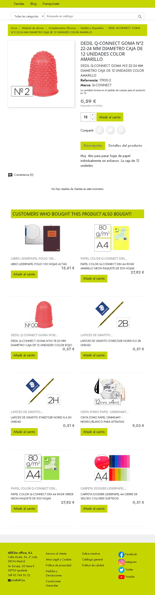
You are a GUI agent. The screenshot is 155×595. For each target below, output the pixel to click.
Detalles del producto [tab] (125, 145)
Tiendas (19, 3)
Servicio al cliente (56, 554)
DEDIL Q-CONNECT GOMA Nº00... (34, 335)
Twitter (129, 570)
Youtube (129, 577)
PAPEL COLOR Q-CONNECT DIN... (104, 258)
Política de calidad (93, 565)
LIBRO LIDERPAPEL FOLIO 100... (33, 258)
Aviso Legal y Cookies (58, 559)
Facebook (131, 554)
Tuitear (110, 130)
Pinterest (121, 130)
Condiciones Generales (53, 583)
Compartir (99, 130)
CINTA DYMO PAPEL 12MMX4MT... (105, 412)
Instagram (131, 562)
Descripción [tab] (93, 145)
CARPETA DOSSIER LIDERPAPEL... (104, 488)
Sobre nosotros (91, 554)
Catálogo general (92, 559)
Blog (33, 3)
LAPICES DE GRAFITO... (97, 335)
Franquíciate (51, 3)
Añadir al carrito (110, 117)
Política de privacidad (58, 565)
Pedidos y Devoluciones (54, 573)
